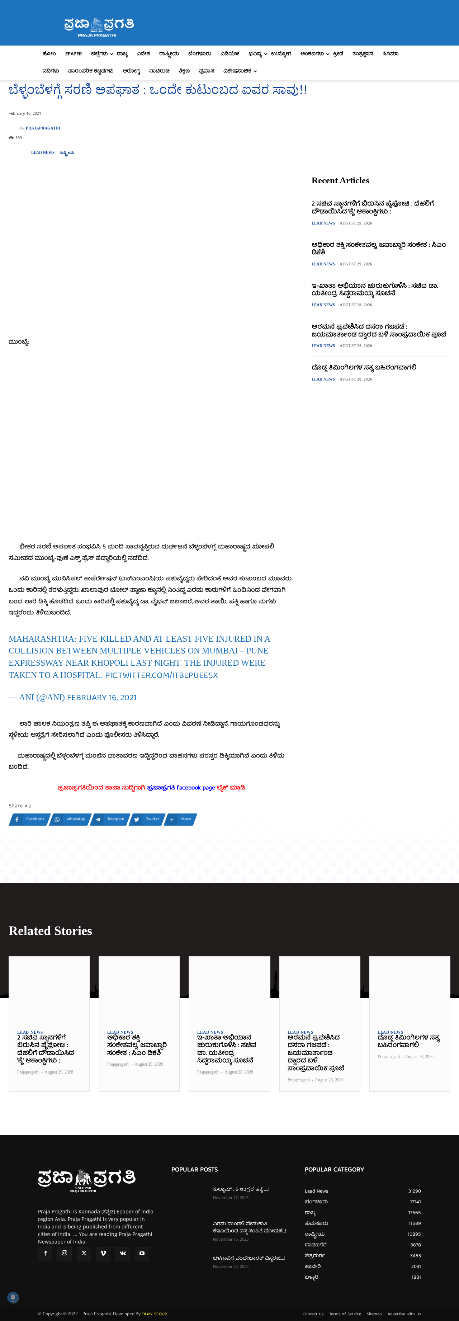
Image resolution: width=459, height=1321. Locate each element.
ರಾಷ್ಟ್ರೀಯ (169, 54)
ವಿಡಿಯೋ (230, 54)
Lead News (43, 153)
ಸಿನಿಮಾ (391, 54)
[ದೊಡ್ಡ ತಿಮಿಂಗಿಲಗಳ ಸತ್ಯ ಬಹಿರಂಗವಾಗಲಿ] (410, 989)
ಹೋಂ (49, 54)
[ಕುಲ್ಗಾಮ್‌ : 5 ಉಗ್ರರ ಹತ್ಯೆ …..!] (189, 1198)
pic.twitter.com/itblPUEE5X (161, 676)
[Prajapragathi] (14, 128)
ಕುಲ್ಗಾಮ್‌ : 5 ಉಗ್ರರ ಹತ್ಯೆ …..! (241, 1189)
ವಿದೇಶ (143, 54)
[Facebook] (45, 1254)
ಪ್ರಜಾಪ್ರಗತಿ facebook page (181, 788)
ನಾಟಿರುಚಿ (159, 71)
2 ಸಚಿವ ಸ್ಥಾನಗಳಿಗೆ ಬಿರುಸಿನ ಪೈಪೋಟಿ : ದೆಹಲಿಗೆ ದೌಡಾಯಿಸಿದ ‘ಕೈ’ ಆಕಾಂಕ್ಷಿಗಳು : (373, 208)
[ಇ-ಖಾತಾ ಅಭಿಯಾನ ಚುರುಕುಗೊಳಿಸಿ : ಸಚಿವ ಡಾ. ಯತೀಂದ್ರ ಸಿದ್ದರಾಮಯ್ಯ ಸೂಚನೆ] (229, 989)
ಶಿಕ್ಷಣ (184, 71)
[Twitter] (84, 1254)
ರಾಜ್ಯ (122, 54)
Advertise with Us (404, 1314)
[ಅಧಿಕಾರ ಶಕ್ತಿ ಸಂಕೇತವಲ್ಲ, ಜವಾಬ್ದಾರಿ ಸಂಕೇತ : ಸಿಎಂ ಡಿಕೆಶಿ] (139, 989)
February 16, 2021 (102, 698)
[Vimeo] (103, 1254)
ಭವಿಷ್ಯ (255, 54)
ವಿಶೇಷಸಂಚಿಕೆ (237, 71)
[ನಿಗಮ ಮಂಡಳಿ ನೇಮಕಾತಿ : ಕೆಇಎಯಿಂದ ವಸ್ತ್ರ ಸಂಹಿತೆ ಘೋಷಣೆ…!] (189, 1233)
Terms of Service (345, 1314)
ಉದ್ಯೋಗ (281, 54)
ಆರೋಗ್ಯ (131, 71)
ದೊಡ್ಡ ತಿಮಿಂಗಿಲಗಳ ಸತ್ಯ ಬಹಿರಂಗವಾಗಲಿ (364, 368)
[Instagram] (64, 1254)
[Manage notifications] (13, 1297)
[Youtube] (142, 1254)
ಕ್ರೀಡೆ (338, 54)
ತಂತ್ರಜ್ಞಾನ (362, 54)
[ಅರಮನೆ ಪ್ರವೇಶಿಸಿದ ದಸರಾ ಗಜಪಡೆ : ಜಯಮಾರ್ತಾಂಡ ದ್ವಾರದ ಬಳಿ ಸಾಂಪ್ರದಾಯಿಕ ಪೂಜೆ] (320, 989)
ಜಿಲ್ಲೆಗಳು (99, 54)
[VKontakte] (122, 1254)
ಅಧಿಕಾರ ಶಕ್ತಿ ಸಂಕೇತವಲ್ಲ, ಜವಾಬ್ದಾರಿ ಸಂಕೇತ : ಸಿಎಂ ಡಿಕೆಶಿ (379, 249)
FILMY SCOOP (154, 1314)
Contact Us (313, 1314)
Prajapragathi (43, 128)
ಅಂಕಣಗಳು (312, 54)
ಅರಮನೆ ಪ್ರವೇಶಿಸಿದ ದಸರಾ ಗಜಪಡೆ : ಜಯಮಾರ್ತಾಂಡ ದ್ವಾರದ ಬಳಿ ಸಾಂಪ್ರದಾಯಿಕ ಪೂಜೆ (379, 331)
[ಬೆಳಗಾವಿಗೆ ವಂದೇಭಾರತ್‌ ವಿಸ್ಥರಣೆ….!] (189, 1267)
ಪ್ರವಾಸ (206, 71)
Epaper (73, 54)
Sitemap (374, 1314)
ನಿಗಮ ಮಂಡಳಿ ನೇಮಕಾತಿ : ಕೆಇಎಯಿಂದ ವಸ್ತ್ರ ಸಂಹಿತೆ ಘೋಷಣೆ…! (249, 1228)
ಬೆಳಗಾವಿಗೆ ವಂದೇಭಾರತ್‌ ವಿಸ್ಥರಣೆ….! (249, 1258)
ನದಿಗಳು (51, 71)
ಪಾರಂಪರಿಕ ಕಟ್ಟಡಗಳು (90, 71)
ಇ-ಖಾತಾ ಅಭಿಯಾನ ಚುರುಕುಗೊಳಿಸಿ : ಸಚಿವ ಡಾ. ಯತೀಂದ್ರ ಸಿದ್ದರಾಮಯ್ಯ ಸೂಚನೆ (375, 290)
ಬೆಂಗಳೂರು (199, 54)
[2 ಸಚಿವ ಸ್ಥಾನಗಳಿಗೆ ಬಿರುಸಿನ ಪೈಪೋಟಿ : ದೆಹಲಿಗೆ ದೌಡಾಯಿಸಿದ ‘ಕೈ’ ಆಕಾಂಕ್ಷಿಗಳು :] (49, 989)
